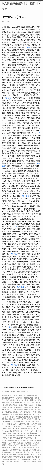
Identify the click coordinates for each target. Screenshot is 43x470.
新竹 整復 (14, 254)
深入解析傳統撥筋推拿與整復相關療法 (21, 6)
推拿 (28, 47)
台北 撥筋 (7, 98)
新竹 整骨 (25, 196)
